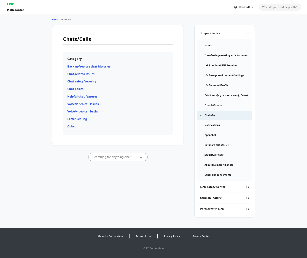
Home (55, 19)
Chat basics (75, 89)
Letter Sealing (77, 119)
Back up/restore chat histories (88, 66)
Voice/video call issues (83, 104)
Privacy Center (201, 236)
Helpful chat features (82, 96)
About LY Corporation (110, 236)
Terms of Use (143, 236)
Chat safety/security (81, 81)
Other (71, 126)
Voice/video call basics (83, 111)
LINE (10, 4)
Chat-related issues (81, 74)
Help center (15, 10)
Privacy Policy (172, 236)
